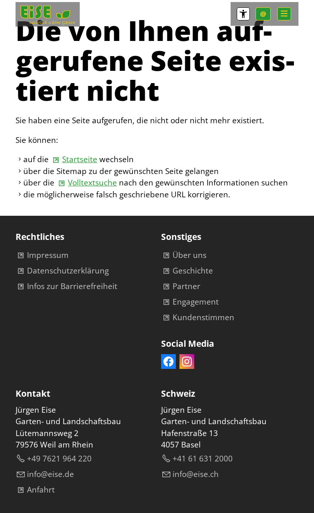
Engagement (196, 301)
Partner (186, 286)
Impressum (48, 255)
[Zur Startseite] (48, 14)
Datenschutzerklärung (68, 270)
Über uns (189, 255)
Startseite (79, 159)
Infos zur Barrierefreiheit (72, 286)
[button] (284, 13)
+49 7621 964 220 (59, 458)
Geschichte (193, 270)
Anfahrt (41, 489)
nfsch (197, 474)
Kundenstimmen (203, 317)
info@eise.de (50, 474)
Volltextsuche (92, 182)
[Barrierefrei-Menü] (243, 13)
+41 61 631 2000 (203, 458)
